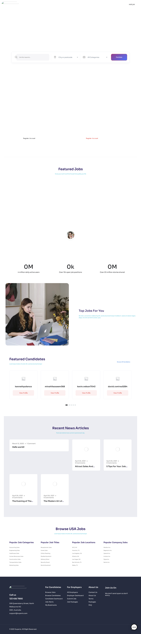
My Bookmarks (51, 605)
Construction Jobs (14, 559)
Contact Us (96, 4)
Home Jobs (44, 550)
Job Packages (72, 602)
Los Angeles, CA (77, 553)
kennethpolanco (23, 386)
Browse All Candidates (123, 362)
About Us (85, 4)
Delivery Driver (45, 559)
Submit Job (71, 599)
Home (35, 4)
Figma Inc (106, 559)
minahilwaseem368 (55, 386)
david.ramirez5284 (117, 386)
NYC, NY (74, 547)
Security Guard (45, 562)
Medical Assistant (46, 556)
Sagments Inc (108, 550)
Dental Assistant (46, 565)
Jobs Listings (46, 4)
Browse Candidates (53, 595)
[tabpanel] (23, 386)
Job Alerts (49, 602)
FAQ (90, 605)
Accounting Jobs (14, 547)
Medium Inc (107, 547)
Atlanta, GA (75, 556)
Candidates (61, 4)
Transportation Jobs (15, 562)
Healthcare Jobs (14, 553)
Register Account (29, 138)
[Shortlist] (33, 374)
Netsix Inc (106, 562)
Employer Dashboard (75, 595)
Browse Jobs (50, 592)
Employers (72, 4)
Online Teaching (45, 553)
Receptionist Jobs (46, 547)
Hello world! (18, 447)
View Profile (23, 393)
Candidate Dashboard (54, 599)
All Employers (72, 592)
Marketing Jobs (14, 565)
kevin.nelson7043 (86, 386)
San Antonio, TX (76, 562)
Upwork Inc (107, 553)
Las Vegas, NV (76, 559)
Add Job (132, 4)
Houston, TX (75, 550)
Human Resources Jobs (16, 556)
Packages (92, 602)
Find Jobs (119, 57)
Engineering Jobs (14, 550)
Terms (91, 599)
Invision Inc (107, 556)
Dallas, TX (75, 565)
